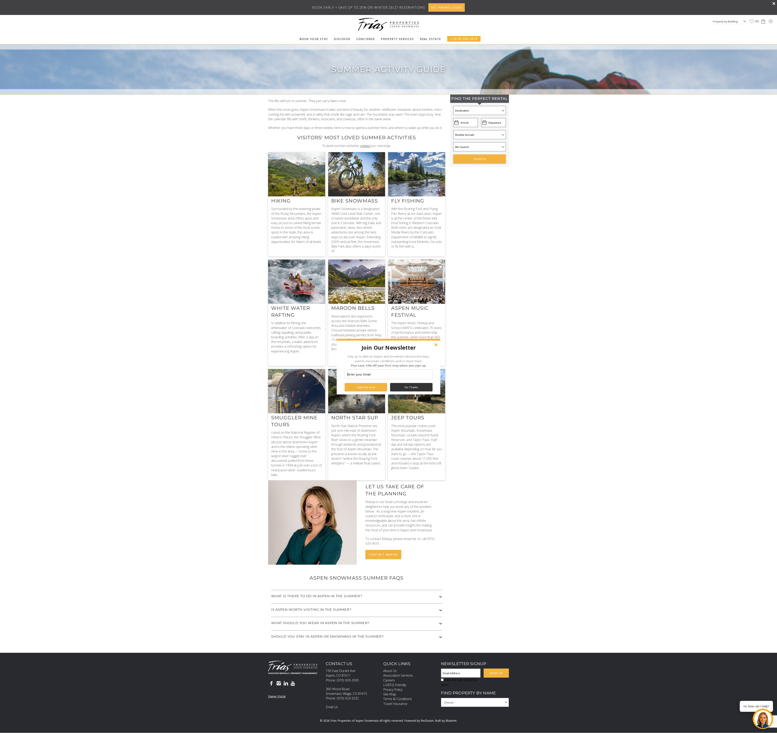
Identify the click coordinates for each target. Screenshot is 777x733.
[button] (388, 347)
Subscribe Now (366, 387)
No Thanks (411, 387)
